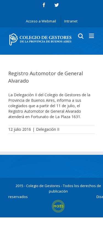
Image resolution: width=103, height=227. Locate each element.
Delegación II (47, 129)
